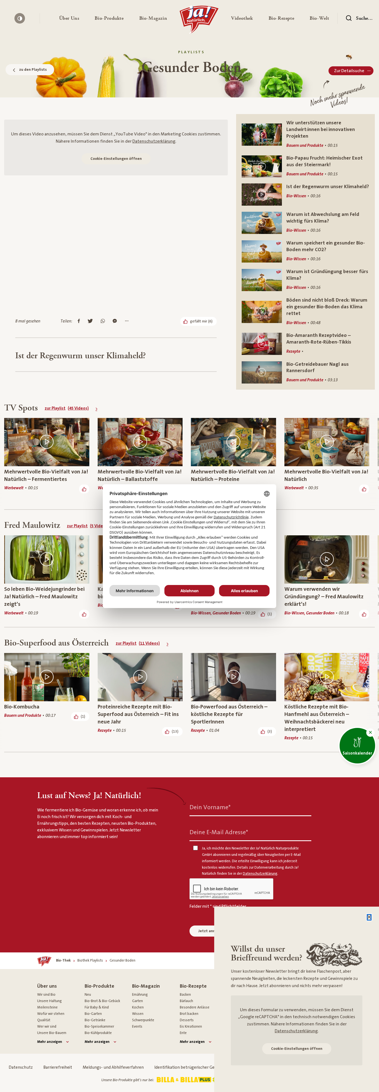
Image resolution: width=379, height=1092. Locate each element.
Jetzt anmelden (212, 931)
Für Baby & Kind (97, 1007)
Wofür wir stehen (50, 1013)
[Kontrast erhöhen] (19, 18)
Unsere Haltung (49, 1001)
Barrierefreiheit (57, 1067)
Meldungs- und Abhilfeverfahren (113, 1067)
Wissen (137, 1013)
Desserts (187, 1020)
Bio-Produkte (99, 986)
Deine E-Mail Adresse (219, 832)
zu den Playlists (33, 69)
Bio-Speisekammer (99, 1026)
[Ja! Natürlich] (199, 21)
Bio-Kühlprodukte (98, 1033)
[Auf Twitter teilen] (90, 321)
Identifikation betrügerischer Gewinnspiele (194, 1067)
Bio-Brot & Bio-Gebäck (102, 1001)
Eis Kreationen (191, 1026)
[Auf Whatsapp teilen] (103, 321)
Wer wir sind (46, 1026)
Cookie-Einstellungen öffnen (116, 159)
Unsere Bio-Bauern (51, 1033)
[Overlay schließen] (369, 917)
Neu (88, 994)
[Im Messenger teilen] (115, 321)
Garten (137, 1001)
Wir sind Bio (46, 994)
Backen (185, 994)
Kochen (138, 1007)
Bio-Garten (93, 1013)
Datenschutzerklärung (153, 141)
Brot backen (189, 1013)
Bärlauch (186, 1001)
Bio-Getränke (95, 1020)
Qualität (43, 1020)
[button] (69, 18)
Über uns (47, 986)
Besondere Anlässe (194, 1007)
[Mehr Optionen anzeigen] (127, 321)
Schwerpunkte (143, 1020)
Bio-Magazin (146, 986)
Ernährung (140, 994)
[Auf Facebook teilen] (79, 321)
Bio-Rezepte (193, 986)
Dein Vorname (210, 807)
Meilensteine (47, 1007)
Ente (183, 1033)
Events (137, 1026)
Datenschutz (21, 1067)
